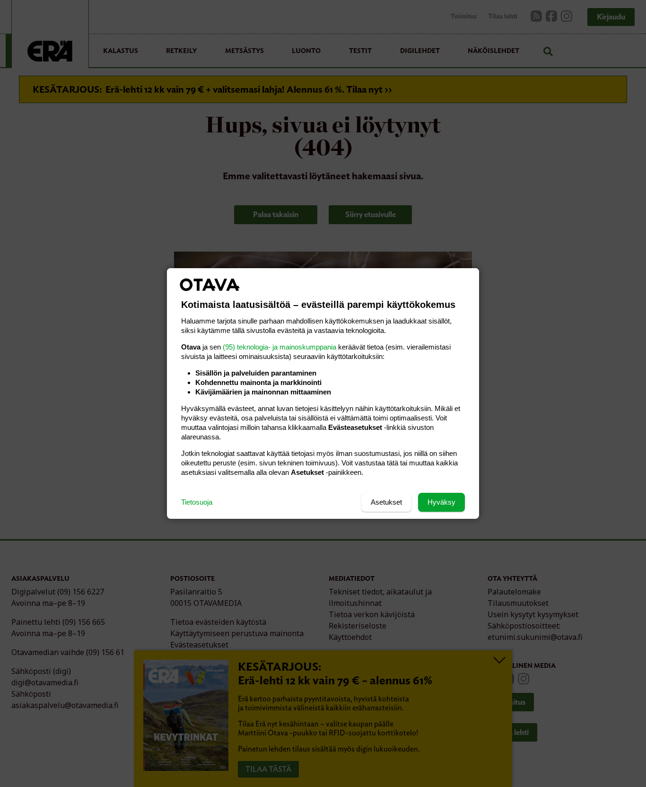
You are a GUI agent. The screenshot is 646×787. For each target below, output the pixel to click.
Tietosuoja (196, 502)
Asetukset (386, 502)
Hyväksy (441, 502)
